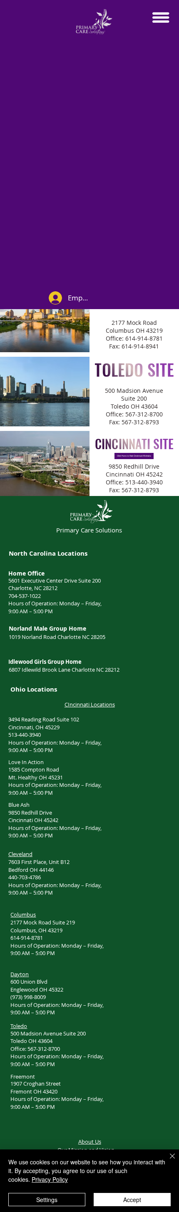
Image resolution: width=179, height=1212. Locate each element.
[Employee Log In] (55, 298)
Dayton (19, 974)
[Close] (167, 1161)
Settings (46, 1199)
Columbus (23, 914)
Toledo (18, 1026)
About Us (89, 1141)
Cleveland (20, 854)
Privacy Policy (50, 1179)
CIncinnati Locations (90, 704)
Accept (132, 1199)
